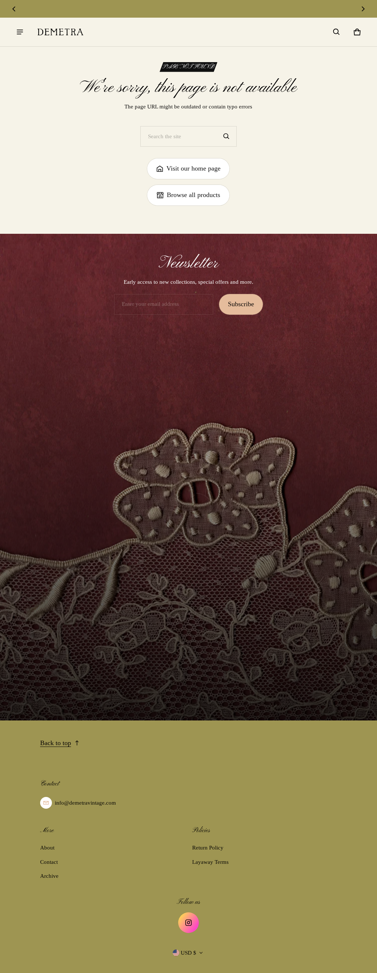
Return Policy (207, 848)
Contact (49, 862)
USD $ (188, 953)
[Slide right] (363, 8)
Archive (49, 876)
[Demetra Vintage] (60, 32)
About (47, 848)
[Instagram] (188, 922)
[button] (336, 32)
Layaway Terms (210, 862)
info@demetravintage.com (85, 803)
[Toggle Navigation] (20, 32)
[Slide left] (14, 8)
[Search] (226, 136)
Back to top (55, 743)
